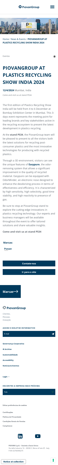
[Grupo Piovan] (29, 7)
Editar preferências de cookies (15, 405)
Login (5, 376)
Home (6, 39)
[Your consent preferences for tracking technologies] (53, 460)
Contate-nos (29, 263)
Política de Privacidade (12, 417)
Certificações (8, 412)
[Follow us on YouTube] (37, 436)
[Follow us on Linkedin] (20, 436)
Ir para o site (29, 272)
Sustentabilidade (10, 355)
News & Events (18, 39)
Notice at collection (13, 461)
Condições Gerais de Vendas (14, 421)
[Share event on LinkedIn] (54, 56)
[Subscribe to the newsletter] (53, 334)
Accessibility (8, 360)
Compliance (7, 426)
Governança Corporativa (13, 343)
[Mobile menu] (52, 8)
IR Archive (7, 349)
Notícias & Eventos (11, 365)
